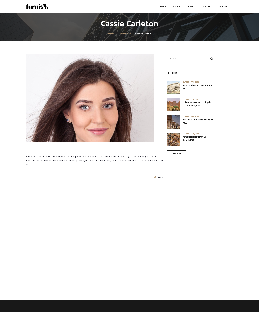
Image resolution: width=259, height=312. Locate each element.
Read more (176, 153)
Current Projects (191, 82)
